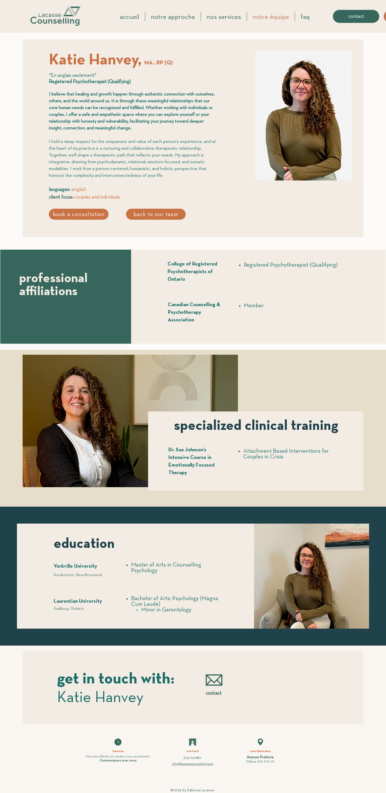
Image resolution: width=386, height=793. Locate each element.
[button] (260, 742)
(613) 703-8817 (192, 758)
